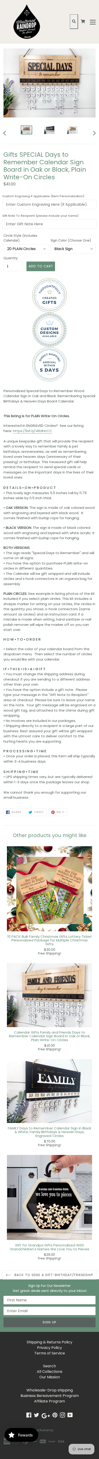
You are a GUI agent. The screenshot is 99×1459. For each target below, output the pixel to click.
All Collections (49, 1371)
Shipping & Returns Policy (49, 1342)
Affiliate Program (49, 1401)
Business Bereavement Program (49, 1395)
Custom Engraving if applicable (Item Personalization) (43, 196)
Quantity (10, 258)
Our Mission (49, 1377)
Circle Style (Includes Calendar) (20, 238)
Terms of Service (49, 1353)
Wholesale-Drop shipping (49, 1390)
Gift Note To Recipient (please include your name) (40, 216)
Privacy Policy (49, 1347)
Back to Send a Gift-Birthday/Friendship (53, 1275)
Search (49, 1366)
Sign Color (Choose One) (71, 240)
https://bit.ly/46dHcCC (32, 430)
